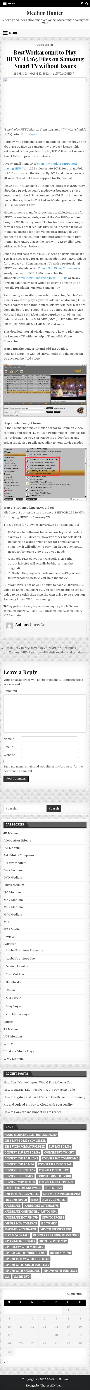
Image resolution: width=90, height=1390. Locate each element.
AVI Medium (12, 848)
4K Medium (11, 833)
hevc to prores (53, 1217)
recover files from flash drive (56, 1235)
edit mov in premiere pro (61, 1194)
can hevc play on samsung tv (38, 606)
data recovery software (23, 1188)
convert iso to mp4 (19, 1176)
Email (8, 747)
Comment (10, 691)
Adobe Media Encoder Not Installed (31, 1134)
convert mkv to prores (56, 1182)
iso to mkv (49, 1223)
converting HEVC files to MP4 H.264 (42, 278)
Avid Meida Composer (19, 855)
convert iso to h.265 (20, 1170)
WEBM (8, 1044)
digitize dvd (53, 1188)
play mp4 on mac (17, 1235)
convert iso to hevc (54, 1170)
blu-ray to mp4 (60, 1146)
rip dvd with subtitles (60, 1270)
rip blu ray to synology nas (25, 1253)
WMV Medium (13, 1058)
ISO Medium (12, 892)
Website (9, 755)
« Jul (6, 1362)
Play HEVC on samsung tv (47, 610)
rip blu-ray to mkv (53, 1241)
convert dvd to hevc (59, 1152)
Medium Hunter (45, 13)
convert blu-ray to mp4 (22, 1152)
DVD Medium (12, 877)
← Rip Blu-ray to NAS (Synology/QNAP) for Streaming (38, 647)
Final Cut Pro (15, 974)
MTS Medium (12, 929)
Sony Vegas (14, 1006)
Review (8, 936)
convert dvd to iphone (21, 1158)
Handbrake (13, 982)
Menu (11, 3)
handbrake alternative (41, 1205)
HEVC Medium (45, 45)
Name (8, 739)
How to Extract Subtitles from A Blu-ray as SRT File (39, 1089)
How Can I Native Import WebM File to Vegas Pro (38, 1082)
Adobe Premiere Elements (24, 950)
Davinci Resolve (17, 966)
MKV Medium (13, 899)
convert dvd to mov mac (60, 1158)
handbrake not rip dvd (21, 1217)
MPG (6, 922)
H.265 (34, 1199)
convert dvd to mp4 (19, 1164)
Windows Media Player (19, 1051)
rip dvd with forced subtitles (27, 1265)
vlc (7, 1276)
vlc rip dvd (21, 1276)
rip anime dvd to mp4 (20, 1241)
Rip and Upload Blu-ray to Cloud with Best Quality (38, 1104)
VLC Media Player (18, 1014)
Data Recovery (13, 870)
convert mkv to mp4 (20, 1182)
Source (8, 1021)
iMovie (11, 990)
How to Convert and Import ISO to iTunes (32, 1112)
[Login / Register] (82, 3)
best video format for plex (25, 1146)
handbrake (13, 1205)
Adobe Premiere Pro (20, 958)
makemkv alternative (20, 1229)
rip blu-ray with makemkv (24, 1247)
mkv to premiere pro (55, 1229)
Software (9, 944)
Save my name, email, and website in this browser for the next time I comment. (43, 769)
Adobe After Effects (17, 840)
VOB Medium (12, 1036)
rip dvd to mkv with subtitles (27, 1259)
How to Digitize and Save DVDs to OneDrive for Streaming (44, 1097)
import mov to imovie (21, 1223)
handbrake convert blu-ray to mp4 (31, 1211)
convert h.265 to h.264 (55, 1164)
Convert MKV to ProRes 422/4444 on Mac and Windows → (49, 652)
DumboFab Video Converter (58, 268)
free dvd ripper (16, 1199)
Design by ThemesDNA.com (45, 1385)
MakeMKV (13, 998)
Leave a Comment (64, 73)
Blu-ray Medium (14, 862)
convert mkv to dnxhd (54, 1176)
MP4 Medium (12, 914)
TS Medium (11, 1029)
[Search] (87, 3)
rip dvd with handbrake (22, 1270)
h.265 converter (54, 1199)
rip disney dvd (60, 1253)
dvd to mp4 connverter (22, 1194)
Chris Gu (22, 73)
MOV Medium (13, 907)
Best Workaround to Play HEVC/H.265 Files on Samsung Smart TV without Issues (45, 59)
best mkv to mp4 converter (25, 1140)
